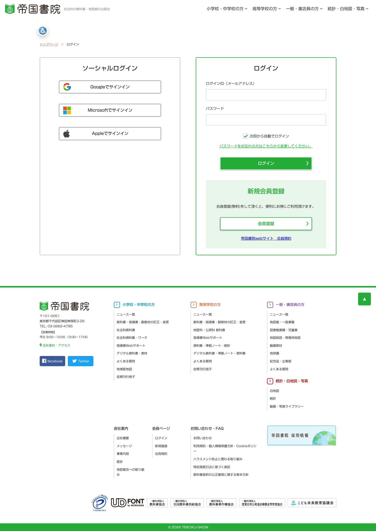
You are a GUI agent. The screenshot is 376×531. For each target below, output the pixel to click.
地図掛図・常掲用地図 (285, 337)
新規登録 (161, 445)
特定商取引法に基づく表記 (211, 466)
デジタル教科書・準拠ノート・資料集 (219, 353)
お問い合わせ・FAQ (207, 428)
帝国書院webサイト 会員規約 (266, 238)
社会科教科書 (126, 329)
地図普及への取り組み (130, 472)
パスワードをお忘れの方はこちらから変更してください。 (266, 146)
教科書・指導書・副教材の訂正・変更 (143, 322)
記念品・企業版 (280, 361)
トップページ (49, 44)
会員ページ (161, 428)
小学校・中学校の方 (225, 9)
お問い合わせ (202, 438)
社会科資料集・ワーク (132, 337)
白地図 (274, 390)
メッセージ (124, 445)
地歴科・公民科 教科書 (209, 329)
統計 (273, 398)
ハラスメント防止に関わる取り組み (217, 458)
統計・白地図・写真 (346, 9)
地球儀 (274, 353)
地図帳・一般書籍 (282, 322)
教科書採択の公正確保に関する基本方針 (221, 474)
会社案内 (121, 428)
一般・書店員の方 (302, 9)
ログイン (266, 163)
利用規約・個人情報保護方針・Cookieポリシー (225, 448)
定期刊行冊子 (126, 376)
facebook (55, 361)
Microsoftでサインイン (110, 110)
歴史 (120, 461)
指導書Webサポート (131, 345)
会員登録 (266, 224)
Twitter (83, 361)
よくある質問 (126, 361)
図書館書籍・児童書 (283, 329)
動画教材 (276, 345)
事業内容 (123, 453)
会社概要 (123, 438)
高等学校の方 (264, 9)
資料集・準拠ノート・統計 (211, 345)
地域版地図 (124, 369)
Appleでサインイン (110, 133)
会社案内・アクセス (56, 345)
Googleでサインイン (110, 87)
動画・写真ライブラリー (287, 406)
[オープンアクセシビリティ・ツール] (43, 31)
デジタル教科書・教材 (132, 353)
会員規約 (161, 453)
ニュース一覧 (126, 314)
